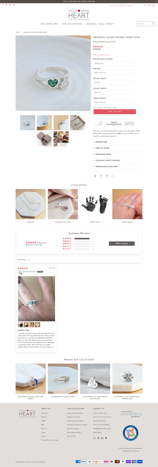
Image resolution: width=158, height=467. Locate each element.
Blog (42, 424)
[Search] (153, 23)
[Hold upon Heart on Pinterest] (14, 5)
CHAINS (31, 206)
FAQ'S (43, 421)
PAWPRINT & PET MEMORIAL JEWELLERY (127, 382)
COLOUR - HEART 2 (100, 88)
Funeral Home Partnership (49, 440)
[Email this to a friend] (112, 176)
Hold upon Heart (26, 462)
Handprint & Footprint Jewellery (77, 424)
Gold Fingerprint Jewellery (75, 421)
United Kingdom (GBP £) (122, 5)
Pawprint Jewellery (73, 428)
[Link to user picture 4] (32, 324)
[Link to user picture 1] (36, 298)
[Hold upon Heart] (79, 15)
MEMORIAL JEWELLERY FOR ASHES (31, 382)
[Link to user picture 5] (37, 324)
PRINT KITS (95, 206)
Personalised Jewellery (74, 432)
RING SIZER (127, 206)
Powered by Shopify (38, 462)
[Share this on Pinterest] (107, 176)
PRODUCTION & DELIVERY (107, 167)
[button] (51, 24)
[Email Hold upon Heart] (3, 5)
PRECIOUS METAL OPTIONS (103, 59)
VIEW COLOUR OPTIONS (101, 54)
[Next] (89, 73)
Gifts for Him (71, 436)
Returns (43, 428)
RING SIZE (96, 68)
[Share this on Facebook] (101, 176)
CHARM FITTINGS (63, 206)
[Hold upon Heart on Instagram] (10, 5)
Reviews (43, 417)
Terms (43, 432)
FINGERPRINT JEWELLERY (63, 382)
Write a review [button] (122, 243)
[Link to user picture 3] (26, 324)
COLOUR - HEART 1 (99, 78)
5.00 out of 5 (42, 242)
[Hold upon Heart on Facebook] (6, 5)
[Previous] (17, 73)
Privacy (43, 436)
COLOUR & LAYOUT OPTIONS (108, 160)
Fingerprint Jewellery (73, 417)
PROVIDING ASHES (103, 154)
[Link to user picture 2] (20, 324)
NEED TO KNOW (102, 148)
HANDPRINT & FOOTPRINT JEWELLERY (95, 382)
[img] (23, 268)
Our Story (44, 413)
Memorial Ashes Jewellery (75, 413)
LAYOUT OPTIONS (99, 98)
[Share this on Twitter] (95, 176)
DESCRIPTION (101, 142)
